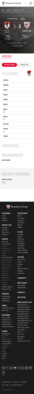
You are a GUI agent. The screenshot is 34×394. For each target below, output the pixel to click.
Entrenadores (20, 273)
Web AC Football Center (23, 327)
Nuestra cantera (6, 333)
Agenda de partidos (6, 289)
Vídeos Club (4, 234)
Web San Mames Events (22, 318)
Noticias (4, 215)
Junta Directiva (20, 239)
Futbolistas (20, 264)
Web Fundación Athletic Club (24, 320)
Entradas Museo (5, 300)
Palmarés (19, 262)
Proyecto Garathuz (6, 341)
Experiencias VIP (5, 298)
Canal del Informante (22, 250)
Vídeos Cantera (5, 232)
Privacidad (23, 382)
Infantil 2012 (5, 271)
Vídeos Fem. (4, 229)
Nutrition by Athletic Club (23, 341)
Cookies (15, 382)
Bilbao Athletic (5, 248)
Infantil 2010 (5, 273)
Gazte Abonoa (20, 218)
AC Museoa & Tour (6, 319)
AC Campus (4, 353)
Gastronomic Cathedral (7, 326)
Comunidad (19, 227)
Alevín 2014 (4, 282)
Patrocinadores (21, 243)
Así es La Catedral (6, 317)
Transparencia (20, 245)
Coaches (4, 349)
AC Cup (3, 351)
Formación (4, 345)
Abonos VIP (20, 225)
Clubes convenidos (6, 339)
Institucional (20, 234)
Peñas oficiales (20, 222)
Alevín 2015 (4, 284)
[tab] (9, 65)
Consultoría (5, 347)
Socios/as (19, 215)
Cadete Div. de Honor (6, 266)
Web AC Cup (20, 332)
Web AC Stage (20, 334)
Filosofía (19, 236)
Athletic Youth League (7, 257)
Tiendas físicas (5, 310)
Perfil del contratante (22, 252)
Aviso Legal (5, 385)
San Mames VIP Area (6, 322)
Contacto (21, 292)
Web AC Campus (20, 329)
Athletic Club (16, 10)
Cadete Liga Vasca (6, 264)
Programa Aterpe (21, 287)
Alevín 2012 (4, 280)
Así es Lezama (5, 335)
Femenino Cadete (5, 268)
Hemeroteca (5, 220)
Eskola (3, 358)
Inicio (3, 10)
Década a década (21, 259)
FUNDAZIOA (21, 278)
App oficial (21, 297)
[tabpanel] (17, 126)
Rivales (19, 266)
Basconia (4, 255)
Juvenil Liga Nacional (7, 262)
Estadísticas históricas (22, 268)
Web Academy (20, 336)
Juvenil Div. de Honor (7, 259)
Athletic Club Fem (6, 243)
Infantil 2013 (5, 275)
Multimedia (4, 218)
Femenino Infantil (6, 277)
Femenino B (4, 246)
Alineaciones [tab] (6, 56)
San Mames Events (6, 324)
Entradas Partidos (6, 296)
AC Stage (4, 355)
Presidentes (20, 271)
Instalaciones (20, 241)
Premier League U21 (6, 250)
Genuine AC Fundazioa (7, 286)
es (25, 3)
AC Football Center (6, 343)
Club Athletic (20, 220)
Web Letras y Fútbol (22, 325)
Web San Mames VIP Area (23, 313)
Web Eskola (20, 338)
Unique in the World (22, 304)
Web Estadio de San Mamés (23, 309)
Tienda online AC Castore (7, 308)
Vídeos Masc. (5, 227)
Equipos (9, 10)
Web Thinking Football (22, 323)
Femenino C (4, 253)
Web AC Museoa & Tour (22, 311)
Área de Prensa (20, 248)
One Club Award (21, 285)
